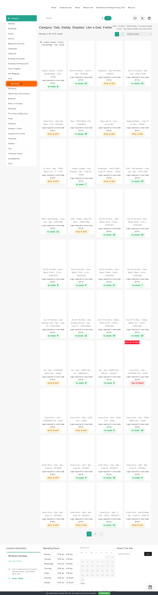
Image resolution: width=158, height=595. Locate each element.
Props (10, 119)
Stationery (12, 139)
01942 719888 (17, 579)
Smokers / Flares (15, 129)
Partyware (12, 109)
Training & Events (15, 154)
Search (148, 554)
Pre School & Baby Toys (18, 114)
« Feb (82, 583)
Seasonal (12, 124)
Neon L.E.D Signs (15, 104)
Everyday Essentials (16, 59)
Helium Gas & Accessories (19, 94)
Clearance (12, 54)
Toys (10, 149)
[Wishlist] (135, 18)
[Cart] (149, 18)
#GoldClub (12, 29)
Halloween (15, 84)
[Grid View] (117, 34)
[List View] (122, 34)
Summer (11, 144)
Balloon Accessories (16, 44)
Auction (11, 39)
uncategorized (13, 159)
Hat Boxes (12, 89)
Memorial (11, 99)
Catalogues (12, 49)
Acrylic (11, 34)
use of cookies (90, 593)
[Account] (142, 18)
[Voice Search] (102, 18)
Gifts (10, 79)
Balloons (11, 24)
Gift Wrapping (13, 74)
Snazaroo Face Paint (16, 134)
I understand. (104, 593)
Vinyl (10, 164)
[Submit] (107, 18)
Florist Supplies (14, 69)
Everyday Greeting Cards (18, 64)
